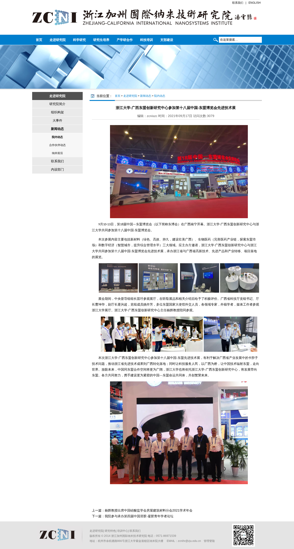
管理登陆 (209, 541)
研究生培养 (101, 40)
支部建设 (166, 40)
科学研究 (79, 40)
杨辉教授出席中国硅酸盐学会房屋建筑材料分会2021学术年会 (148, 510)
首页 (39, 40)
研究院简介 (57, 104)
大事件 (57, 120)
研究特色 (110, 530)
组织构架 (57, 112)
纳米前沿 (57, 153)
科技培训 (146, 40)
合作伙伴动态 (57, 145)
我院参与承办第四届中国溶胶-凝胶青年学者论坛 (139, 516)
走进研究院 (58, 40)
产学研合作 (125, 40)
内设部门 (57, 169)
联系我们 (237, 2)
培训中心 (122, 530)
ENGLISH (255, 2)
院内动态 (57, 137)
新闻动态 (57, 129)
